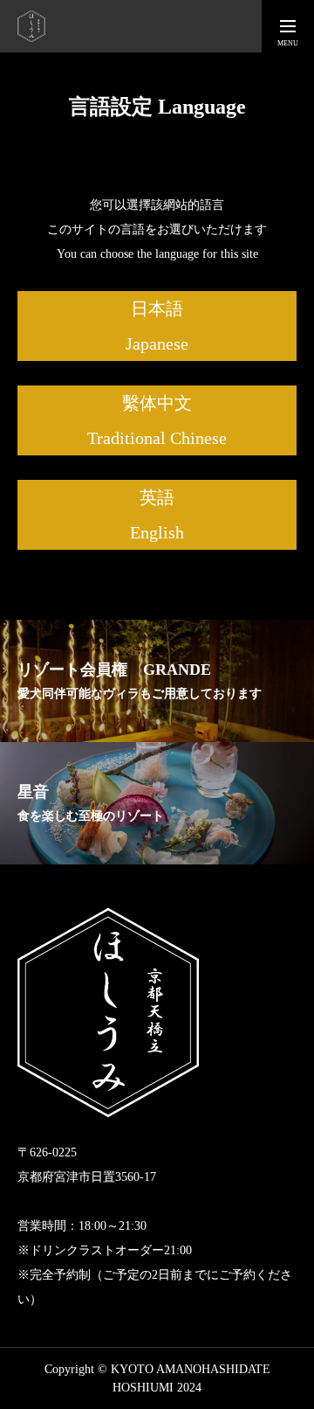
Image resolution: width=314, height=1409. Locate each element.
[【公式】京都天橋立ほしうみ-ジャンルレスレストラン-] (31, 26)
